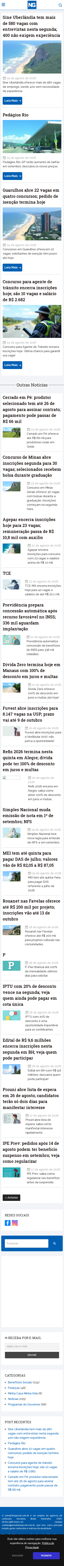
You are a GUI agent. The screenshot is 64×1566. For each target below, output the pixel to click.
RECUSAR (17, 1555)
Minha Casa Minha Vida (23, 1393)
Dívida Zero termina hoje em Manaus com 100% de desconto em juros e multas (31, 670)
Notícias (13, 1399)
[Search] (54, 1243)
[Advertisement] (32, 1292)
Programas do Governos (24, 1404)
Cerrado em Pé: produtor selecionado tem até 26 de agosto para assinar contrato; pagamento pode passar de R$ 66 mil (32, 409)
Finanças (14, 1388)
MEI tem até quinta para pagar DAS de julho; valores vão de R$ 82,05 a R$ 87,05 (30, 859)
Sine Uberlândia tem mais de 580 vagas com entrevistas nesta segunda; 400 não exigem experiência (33, 1433)
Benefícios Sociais (20, 1382)
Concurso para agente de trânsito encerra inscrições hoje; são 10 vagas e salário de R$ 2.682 (32, 1467)
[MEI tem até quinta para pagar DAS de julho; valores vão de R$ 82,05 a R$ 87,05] (13, 880)
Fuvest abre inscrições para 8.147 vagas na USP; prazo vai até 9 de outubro (30, 714)
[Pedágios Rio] (32, 136)
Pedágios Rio (15, 114)
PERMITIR (46, 1555)
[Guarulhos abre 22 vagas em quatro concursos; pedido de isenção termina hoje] (32, 223)
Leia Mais (11, 100)
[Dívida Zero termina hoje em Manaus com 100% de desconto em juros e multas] (13, 690)
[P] (11, 968)
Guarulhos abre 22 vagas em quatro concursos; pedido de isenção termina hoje (31, 196)
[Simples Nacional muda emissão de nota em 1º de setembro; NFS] (13, 835)
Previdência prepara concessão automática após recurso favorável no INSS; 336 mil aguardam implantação (30, 616)
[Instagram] (15, 1223)
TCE (7, 573)
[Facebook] (7, 1223)
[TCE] (11, 586)
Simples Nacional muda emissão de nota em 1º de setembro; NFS (28, 815)
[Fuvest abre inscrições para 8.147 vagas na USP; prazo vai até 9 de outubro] (11, 733)
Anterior (12, 1197)
